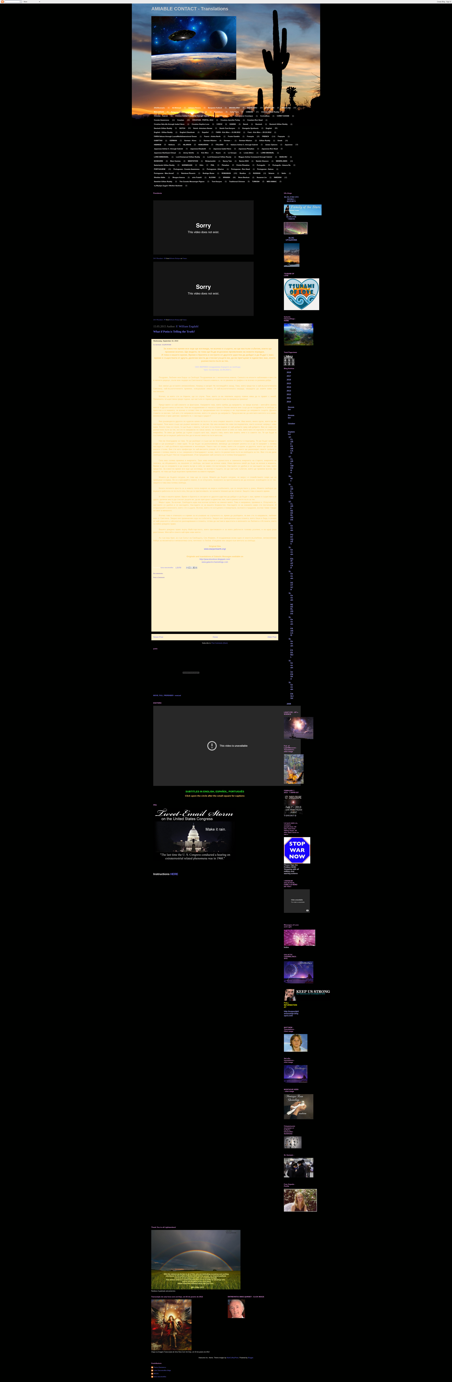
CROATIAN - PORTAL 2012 (202, 120)
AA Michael (176, 108)
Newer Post (158, 637)
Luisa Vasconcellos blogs (162, 1370)
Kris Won (205, 153)
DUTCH (182, 128)
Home (215, 637)
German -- (228, 140)
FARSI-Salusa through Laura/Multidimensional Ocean (175, 136)
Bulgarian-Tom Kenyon (180, 112)
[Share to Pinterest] (196, 567)
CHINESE (249, 112)
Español (205, 132)
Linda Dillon (249, 153)
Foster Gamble (234, 136)
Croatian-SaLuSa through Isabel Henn (169, 124)
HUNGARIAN (203, 145)
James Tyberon (271, 145)
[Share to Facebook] (194, 567)
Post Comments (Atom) (220, 643)
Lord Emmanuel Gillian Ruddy (188, 157)
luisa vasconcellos (160, 1377)
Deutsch (258, 124)
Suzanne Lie (262, 177)
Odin (201, 165)
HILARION (187, 145)
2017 (289, 376)
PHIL (212, 165)
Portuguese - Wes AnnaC (164, 173)
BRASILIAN (269, 108)
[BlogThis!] (189, 567)
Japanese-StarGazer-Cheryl (165, 153)
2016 (289, 380)
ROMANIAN (226, 173)
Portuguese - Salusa (265, 169)
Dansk (245, 124)
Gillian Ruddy (264, 140)
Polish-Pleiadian (243, 165)
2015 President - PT (159, 320)
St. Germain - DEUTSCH (291, 580)
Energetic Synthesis (250, 128)
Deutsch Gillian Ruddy (278, 124)
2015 (289, 383)
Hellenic (171, 145)
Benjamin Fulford (215, 108)
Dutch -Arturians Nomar (202, 128)
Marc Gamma (175, 161)
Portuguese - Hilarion (215, 169)
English (269, 128)
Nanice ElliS (244, 161)
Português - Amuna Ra (281, 165)
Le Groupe (232, 153)
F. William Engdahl (187, 326)
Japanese (289, 145)
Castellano (218, 112)
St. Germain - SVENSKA (291, 670)
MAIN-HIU (283, 157)
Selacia (271, 173)
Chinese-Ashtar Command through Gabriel (192, 116)
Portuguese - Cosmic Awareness (187, 169)
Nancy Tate (227, 161)
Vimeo (185, 258)
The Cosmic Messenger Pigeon (192, 181)
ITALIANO (219, 145)
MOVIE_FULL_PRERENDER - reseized (167, 695)
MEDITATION (193, 161)
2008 (289, 704)
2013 (289, 391)
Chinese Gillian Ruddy (270, 112)
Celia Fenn (234, 112)
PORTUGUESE (159, 169)
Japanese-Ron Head (270, 149)
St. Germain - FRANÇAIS (291, 626)
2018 (289, 372)
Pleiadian (225, 165)
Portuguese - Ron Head (240, 169)
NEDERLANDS (281, 161)
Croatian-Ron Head (255, 120)
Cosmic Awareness (161, 120)
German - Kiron (190, 140)
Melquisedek (210, 161)
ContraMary (265, 116)
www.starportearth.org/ (215, 549)
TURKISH (255, 181)
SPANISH (226, 177)
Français (250, 136)
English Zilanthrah (187, 132)
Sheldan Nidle (159, 177)
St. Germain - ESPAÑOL (291, 648)
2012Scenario (159, 108)
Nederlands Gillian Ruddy (164, 165)
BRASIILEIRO (234, 108)
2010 (289, 402)
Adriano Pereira (194, 108)
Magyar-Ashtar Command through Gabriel (255, 157)
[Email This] (187, 567)
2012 (289, 394)
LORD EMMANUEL (161, 157)
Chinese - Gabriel (161, 116)
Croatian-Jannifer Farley (230, 120)
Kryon (218, 153)
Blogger (250, 1358)
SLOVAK (212, 177)
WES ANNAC (272, 181)
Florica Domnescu (160, 1367)
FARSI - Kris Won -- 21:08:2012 (228, 132)
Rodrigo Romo (208, 173)
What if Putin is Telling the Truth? (174, 331)
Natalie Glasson (262, 161)
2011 (289, 398)
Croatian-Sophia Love (200, 124)
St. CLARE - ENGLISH (291, 491)
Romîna (243, 173)
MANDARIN (158, 161)
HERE (174, 874)
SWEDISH (277, 177)
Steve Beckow (243, 177)
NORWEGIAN (187, 165)
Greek (280, 140)
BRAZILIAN (286, 108)
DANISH (233, 124)
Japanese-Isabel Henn (222, 149)
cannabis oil (202, 112)
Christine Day (222, 116)
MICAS (156, 1373)
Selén (284, 173)
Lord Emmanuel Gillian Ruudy (219, 157)
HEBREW (157, 145)
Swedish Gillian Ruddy (163, 181)
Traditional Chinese (237, 181)
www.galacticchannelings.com (215, 562)
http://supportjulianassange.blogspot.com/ (291, 1013)
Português (261, 165)
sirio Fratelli (197, 177)
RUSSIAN (256, 173)
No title (291, 478)
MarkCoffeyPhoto (233, 1358)
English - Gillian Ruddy (163, 132)
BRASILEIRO (252, 108)
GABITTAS (158, 140)
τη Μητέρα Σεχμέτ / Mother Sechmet (168, 186)
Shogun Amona (178, 177)
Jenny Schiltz (188, 153)
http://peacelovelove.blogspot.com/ (215, 559)
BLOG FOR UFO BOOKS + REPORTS (291, 199)
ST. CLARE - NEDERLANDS (291, 511)
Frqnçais (281, 136)
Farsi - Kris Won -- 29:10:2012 (259, 132)
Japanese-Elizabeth (198, 149)
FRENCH (265, 136)
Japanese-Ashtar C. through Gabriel (168, 149)
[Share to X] (192, 567)
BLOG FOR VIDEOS (291, 218)
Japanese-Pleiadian (246, 149)
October (291, 424)
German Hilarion (210, 140)
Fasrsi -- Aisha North (212, 136)
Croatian (180, 120)
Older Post (272, 637)
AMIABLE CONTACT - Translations (189, 8)
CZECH (219, 124)
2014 (289, 387)
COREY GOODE (283, 116)
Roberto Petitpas (175, 258)
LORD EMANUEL (267, 153)
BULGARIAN (159, 112)
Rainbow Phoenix (188, 173)
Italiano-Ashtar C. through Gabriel (244, 145)
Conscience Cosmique (244, 116)
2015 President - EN (159, 258)
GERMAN (173, 140)
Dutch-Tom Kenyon (227, 128)
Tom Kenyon (217, 181)
